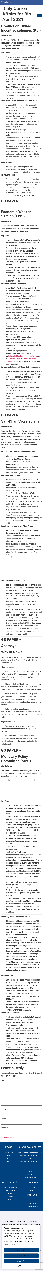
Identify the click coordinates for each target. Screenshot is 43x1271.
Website (4, 1128)
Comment (5, 1080)
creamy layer (14, 359)
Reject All (21, 1255)
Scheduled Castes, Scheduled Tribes (22, 356)
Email (3, 1118)
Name (3, 1109)
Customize (21, 1250)
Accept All (21, 1261)
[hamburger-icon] (39, 15)
